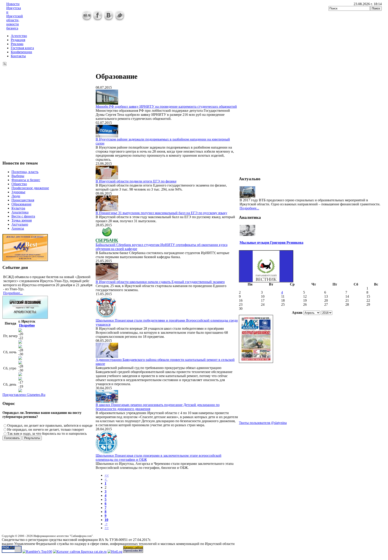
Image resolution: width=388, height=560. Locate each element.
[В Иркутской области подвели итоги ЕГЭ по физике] (107, 178)
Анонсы (17, 228)
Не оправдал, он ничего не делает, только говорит (45, 429)
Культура (18, 208)
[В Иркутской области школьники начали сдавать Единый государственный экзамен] (107, 279)
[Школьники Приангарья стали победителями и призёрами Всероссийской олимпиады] (106, 317)
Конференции (21, 52)
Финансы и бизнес (25, 180)
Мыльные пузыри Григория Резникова (271, 242)
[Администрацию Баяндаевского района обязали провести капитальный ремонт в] (107, 356)
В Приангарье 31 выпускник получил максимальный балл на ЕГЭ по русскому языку (161, 213)
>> (107, 528)
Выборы (17, 176)
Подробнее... (13, 293)
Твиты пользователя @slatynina (263, 423)
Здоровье (18, 192)
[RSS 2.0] (4, 63)
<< (107, 475)
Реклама (17, 44)
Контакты (18, 56)
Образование (21, 204)
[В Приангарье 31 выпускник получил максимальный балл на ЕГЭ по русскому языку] (107, 210)
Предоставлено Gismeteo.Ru (23, 395)
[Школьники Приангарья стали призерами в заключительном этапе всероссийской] (106, 452)
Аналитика (20, 212)
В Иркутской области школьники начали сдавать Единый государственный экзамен (160, 282)
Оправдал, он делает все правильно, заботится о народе (50, 425)
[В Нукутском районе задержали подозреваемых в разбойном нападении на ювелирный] (107, 136)
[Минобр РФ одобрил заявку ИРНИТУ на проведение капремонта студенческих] (107, 103)
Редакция (18, 40)
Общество (19, 184)
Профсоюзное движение (30, 188)
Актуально (19, 224)
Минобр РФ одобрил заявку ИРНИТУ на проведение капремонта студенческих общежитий (166, 106)
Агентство (19, 36)
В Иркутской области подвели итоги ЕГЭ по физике (136, 181)
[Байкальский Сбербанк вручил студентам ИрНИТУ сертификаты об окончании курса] (107, 242)
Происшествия (22, 200)
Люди (15, 196)
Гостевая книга (22, 48)
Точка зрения (21, 220)
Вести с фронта (23, 216)
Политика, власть (24, 172)
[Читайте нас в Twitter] (120, 20)
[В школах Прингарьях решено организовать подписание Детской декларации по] (107, 402)
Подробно (27, 325)
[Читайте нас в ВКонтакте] (109, 20)
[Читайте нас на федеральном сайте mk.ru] (87, 20)
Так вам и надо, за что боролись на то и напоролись (47, 433)
